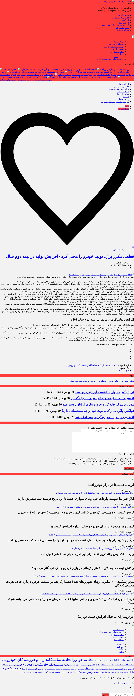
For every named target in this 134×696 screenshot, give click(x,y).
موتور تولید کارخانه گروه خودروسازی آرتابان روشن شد (98, 404)
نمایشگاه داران (79, 672)
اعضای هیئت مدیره (120, 18)
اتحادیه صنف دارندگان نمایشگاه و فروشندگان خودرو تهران (91, 365)
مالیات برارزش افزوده (121, 672)
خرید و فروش (67, 665)
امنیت (108, 664)
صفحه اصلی (123, 15)
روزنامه (120, 646)
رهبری (80, 669)
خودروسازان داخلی (121, 250)
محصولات (111, 672)
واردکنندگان (49, 672)
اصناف (3, 660)
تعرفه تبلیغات (123, 30)
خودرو (27, 664)
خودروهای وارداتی (121, 669)
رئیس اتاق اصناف (109, 669)
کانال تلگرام (123, 109)
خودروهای (131, 669)
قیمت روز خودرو (116, 637)
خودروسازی (7, 665)
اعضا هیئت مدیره (116, 44)
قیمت (24, 668)
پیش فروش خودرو (39, 672)
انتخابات (104, 665)
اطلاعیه (125, 20)
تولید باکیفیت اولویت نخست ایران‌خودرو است (104, 392)
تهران (78, 664)
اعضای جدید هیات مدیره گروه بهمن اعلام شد (104, 417)
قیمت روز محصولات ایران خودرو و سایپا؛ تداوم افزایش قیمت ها (37, 72)
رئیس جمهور (99, 669)
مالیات (131, 672)
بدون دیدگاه (124, 370)
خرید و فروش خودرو (48, 664)
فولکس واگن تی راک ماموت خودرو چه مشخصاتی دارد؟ (98, 410)
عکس (121, 649)
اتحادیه (98, 660)
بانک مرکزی (84, 664)
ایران (98, 664)
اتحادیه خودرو (83, 660)
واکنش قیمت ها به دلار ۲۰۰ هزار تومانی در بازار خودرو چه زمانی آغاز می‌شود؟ (83, 77)
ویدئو (121, 651)
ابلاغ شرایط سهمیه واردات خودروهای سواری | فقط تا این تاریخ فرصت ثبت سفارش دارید (59, 69)
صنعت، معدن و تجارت (63, 669)
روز (76, 669)
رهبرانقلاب (88, 668)
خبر (74, 664)
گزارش (120, 644)
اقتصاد (125, 664)
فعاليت (120, 54)
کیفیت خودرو (27, 672)
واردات (69, 672)
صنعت (72, 669)
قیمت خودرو (12, 668)
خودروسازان (17, 665)
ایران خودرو (92, 665)
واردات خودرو (61, 672)
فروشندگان (32, 669)
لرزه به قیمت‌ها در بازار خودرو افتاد (115, 69)
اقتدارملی (131, 664)
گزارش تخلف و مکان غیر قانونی (115, 25)
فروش (40, 669)
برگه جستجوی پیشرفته (114, 47)
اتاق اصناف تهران (111, 660)
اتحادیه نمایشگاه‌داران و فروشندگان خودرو (40, 660)
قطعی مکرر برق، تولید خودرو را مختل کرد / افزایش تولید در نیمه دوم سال (70, 256)
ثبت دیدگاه (129, 468)
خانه (127, 106)
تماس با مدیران (122, 27)
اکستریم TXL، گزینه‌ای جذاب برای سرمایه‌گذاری (102, 398)
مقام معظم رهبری (96, 672)
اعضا (116, 56)
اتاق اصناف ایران (126, 660)
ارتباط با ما (124, 23)
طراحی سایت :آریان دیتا (123, 683)
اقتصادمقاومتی (116, 665)
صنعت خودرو (49, 668)
